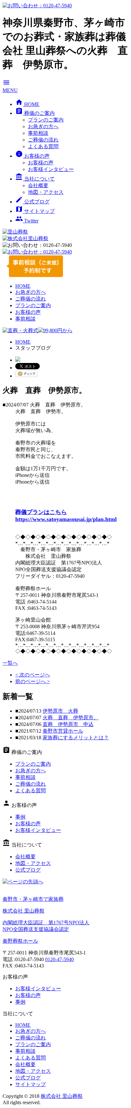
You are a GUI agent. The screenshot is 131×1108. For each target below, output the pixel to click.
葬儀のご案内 (35, 113)
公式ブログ (32, 201)
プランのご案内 (46, 119)
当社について (35, 178)
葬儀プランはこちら (41, 512)
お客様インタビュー (51, 169)
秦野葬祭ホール (20, 941)
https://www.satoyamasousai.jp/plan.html (66, 519)
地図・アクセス (46, 192)
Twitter (26, 220)
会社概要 (38, 185)
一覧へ (10, 663)
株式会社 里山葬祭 (62, 1096)
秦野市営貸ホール (63, 731)
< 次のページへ (32, 674)
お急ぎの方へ (43, 126)
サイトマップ (35, 211)
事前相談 (38, 133)
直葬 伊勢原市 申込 (68, 724)
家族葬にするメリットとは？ (76, 737)
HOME (27, 104)
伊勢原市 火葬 (60, 711)
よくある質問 (43, 146)
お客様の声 (32, 156)
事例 (20, 817)
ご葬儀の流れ (43, 139)
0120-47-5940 (59, 959)
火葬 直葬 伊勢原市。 (71, 717)
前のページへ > (32, 681)
